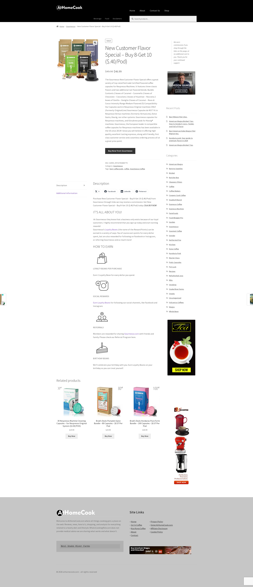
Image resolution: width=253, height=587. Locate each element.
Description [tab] (61, 185)
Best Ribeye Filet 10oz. (178, 117)
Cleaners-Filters (175, 182)
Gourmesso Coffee (137, 169)
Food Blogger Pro (176, 218)
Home (132, 10)
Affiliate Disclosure (159, 528)
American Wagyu (176, 164)
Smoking (172, 284)
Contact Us (155, 10)
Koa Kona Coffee (138, 528)
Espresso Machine (176, 209)
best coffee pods (116, 169)
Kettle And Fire (175, 240)
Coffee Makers (174, 191)
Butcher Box (174, 177)
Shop (166, 10)
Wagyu (172, 307)
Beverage (97, 18)
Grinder (172, 235)
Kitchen (172, 244)
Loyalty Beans (111, 229)
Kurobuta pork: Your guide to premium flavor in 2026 (181, 139)
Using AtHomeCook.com (162, 525)
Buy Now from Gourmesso (120, 150)
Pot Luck (172, 267)
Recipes (172, 271)
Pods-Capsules (175, 262)
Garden (172, 222)
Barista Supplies (176, 168)
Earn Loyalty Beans (101, 302)
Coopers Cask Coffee (177, 195)
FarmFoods (173, 213)
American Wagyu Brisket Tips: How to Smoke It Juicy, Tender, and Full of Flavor (181, 124)
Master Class (174, 258)
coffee (126, 169)
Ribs (171, 280)
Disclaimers (117, 18)
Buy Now (71, 436)
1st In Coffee (136, 525)
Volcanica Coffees (176, 302)
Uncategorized (175, 298)
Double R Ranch (175, 200)
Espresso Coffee (175, 204)
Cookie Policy (157, 532)
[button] (95, 43)
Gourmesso (70, 26)
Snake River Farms (176, 289)
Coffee (171, 186)
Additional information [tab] (66, 193)
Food (107, 18)
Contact (134, 535)
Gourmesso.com (131, 333)
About (142, 10)
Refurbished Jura (176, 276)
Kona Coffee (174, 249)
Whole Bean (174, 311)
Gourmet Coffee (175, 231)
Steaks (172, 293)
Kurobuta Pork (175, 253)
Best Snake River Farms (75, 546)
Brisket (172, 173)
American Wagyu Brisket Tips (181, 145)
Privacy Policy (157, 521)
